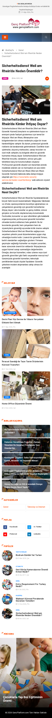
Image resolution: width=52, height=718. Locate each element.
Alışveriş (19, 595)
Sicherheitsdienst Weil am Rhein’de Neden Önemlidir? (29, 614)
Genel (21, 50)
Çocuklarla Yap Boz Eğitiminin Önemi (23, 698)
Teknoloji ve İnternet (36, 507)
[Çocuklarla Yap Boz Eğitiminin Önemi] (26, 672)
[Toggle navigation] (5, 37)
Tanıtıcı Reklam (21, 552)
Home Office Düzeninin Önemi (17, 403)
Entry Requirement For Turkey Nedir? (31, 585)
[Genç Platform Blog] (26, 23)
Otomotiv (19, 566)
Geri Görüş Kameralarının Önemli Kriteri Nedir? (32, 570)
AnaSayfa (9, 50)
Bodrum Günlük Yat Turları (29, 555)
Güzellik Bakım (10, 312)
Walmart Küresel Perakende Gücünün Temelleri (30, 599)
